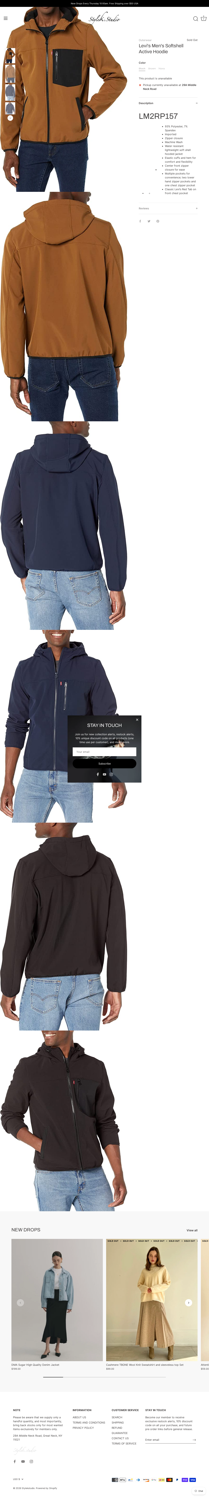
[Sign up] (194, 1440)
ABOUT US (79, 1417)
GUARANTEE (120, 1433)
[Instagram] (111, 774)
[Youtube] (104, 774)
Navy (162, 68)
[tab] (168, 156)
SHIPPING (118, 1422)
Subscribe (104, 763)
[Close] (137, 719)
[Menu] (5, 18)
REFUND (117, 1427)
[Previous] (10, 43)
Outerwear (145, 40)
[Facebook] (97, 774)
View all (192, 1230)
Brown (152, 68)
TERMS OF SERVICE (124, 1443)
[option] (10, 56)
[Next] (10, 118)
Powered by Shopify (46, 1488)
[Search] (195, 18)
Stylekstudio (28, 1488)
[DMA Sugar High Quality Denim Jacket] (57, 1300)
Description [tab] (146, 103)
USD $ (16, 1479)
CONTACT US (120, 1438)
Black (142, 68)
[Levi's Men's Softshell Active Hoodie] (10, 55)
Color (142, 62)
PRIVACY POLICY (83, 1427)
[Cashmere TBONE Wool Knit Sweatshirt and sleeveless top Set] (152, 1300)
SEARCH (117, 1417)
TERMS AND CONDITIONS (89, 1422)
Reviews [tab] (144, 208)
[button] (20, 1302)
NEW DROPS (25, 1229)
